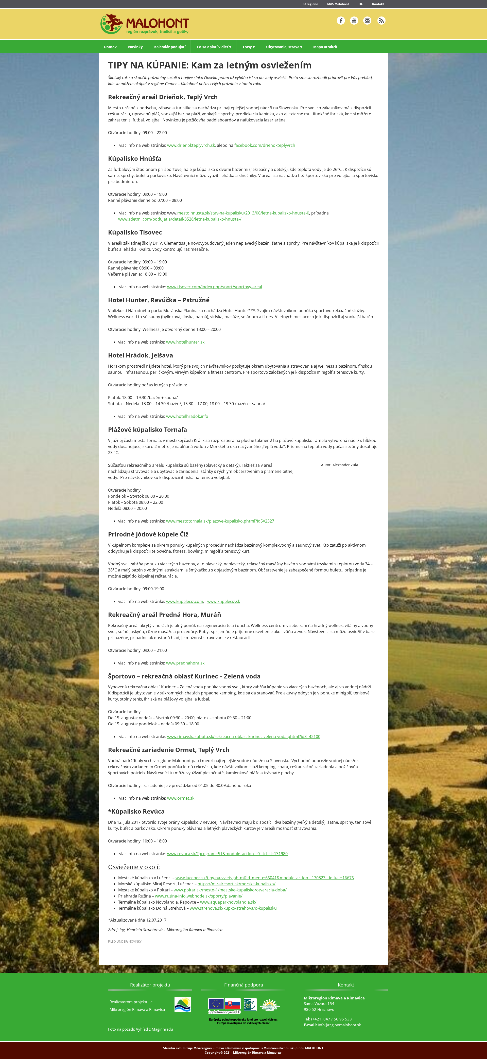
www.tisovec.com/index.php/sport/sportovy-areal (214, 287)
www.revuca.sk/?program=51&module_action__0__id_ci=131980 (227, 853)
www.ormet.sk (180, 798)
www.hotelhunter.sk (185, 342)
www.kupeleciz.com (184, 601)
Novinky (135, 941)
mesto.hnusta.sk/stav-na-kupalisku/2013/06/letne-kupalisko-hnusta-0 (243, 213)
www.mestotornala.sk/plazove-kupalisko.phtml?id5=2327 (220, 521)
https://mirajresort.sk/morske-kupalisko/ (236, 884)
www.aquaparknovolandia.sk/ (228, 902)
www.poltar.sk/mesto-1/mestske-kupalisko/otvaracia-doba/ (230, 890)
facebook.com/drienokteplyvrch (264, 145)
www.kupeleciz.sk (223, 601)
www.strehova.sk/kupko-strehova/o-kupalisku (233, 908)
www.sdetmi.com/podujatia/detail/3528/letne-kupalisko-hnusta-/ (179, 219)
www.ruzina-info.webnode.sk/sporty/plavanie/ (198, 896)
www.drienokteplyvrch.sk (191, 145)
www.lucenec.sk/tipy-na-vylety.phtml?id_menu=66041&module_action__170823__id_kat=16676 (265, 878)
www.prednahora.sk (185, 663)
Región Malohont (168, 24)
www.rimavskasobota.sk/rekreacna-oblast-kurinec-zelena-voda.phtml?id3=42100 (243, 736)
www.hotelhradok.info (187, 416)
